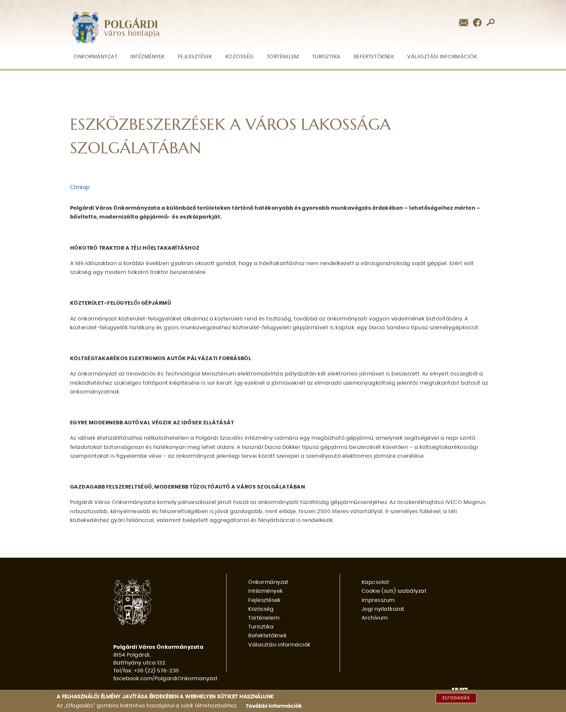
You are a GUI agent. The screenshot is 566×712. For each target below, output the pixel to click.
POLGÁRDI (131, 25)
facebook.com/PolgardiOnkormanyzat (165, 678)
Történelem (283, 56)
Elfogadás (456, 698)
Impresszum (378, 600)
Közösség (239, 56)
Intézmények (147, 56)
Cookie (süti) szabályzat (394, 591)
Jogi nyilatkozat (383, 609)
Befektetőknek (374, 56)
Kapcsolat (375, 582)
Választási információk (442, 56)
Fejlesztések (195, 56)
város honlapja (132, 33)
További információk (274, 706)
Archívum (375, 618)
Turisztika (326, 56)
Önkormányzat (95, 56)
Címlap (80, 187)
